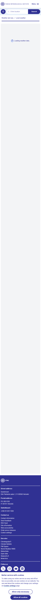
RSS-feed (4, 523)
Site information (6, 525)
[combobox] (18, 12)
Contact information (7, 518)
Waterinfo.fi (5, 556)
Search (34, 12)
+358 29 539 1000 (7, 511)
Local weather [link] (21, 18)
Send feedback (6, 521)
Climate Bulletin (6, 544)
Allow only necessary (20, 592)
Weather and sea (7, 18)
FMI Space (4, 546)
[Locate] (3, 11)
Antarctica (4, 558)
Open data (4, 554)
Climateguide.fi (6, 542)
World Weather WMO (8, 549)
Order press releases (8, 530)
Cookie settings (6, 533)
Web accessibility (7, 528)
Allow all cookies (20, 597)
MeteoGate (5, 551)
